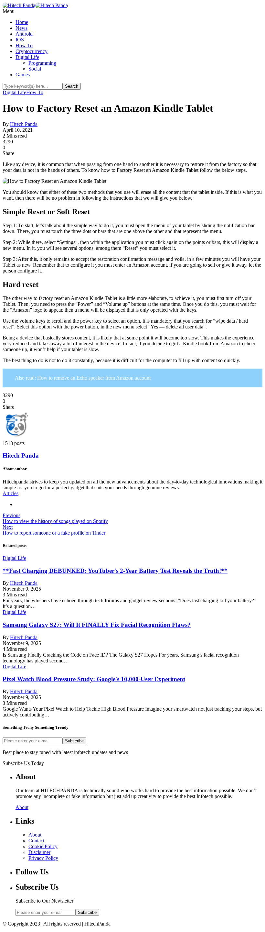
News (21, 28)
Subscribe (74, 740)
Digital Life (27, 57)
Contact (36, 840)
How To (24, 45)
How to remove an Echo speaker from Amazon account (94, 378)
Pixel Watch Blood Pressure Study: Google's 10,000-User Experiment (94, 679)
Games (23, 74)
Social (34, 69)
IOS (20, 39)
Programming (42, 63)
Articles (10, 493)
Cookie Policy (43, 846)
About (22, 807)
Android (24, 34)
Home (22, 22)
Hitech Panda (23, 124)
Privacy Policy (43, 858)
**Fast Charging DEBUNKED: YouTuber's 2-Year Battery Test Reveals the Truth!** (115, 570)
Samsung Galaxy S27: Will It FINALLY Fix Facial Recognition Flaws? (97, 624)
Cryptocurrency (32, 51)
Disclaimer (39, 852)
